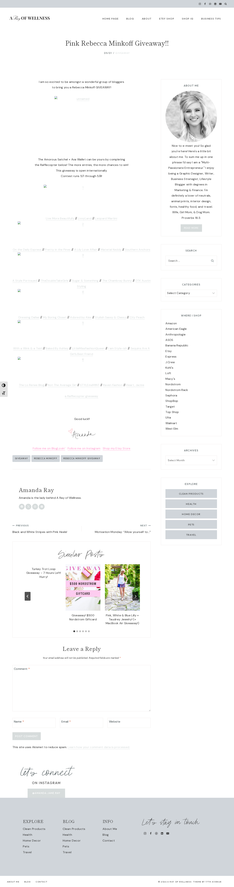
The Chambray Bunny (117, 281)
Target (170, 406)
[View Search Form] (225, 3)
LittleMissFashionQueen (88, 348)
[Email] (220, 3)
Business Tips (211, 18)
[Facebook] (205, 3)
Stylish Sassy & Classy (110, 317)
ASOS (169, 340)
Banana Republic (176, 345)
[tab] (74, 631)
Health (191, 503)
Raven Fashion (113, 385)
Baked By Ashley (57, 348)
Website (114, 721)
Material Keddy (111, 249)
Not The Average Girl (62, 385)
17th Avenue (213, 881)
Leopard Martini (106, 218)
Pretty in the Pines (58, 249)
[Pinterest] (210, 3)
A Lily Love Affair (85, 249)
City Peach (137, 317)
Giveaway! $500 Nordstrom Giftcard (83, 617)
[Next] (135, 596)
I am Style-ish (117, 348)
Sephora (171, 395)
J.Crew (170, 362)
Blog (106, 835)
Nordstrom (173, 384)
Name (19, 721)
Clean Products (191, 493)
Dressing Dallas (28, 317)
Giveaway (122, 52)
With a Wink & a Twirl (27, 348)
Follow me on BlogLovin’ (49, 448)
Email (66, 721)
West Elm (171, 429)
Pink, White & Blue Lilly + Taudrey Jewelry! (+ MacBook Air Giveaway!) (122, 619)
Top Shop (172, 412)
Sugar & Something (85, 281)
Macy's (170, 379)
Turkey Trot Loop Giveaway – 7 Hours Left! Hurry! (43, 573)
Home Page (110, 18)
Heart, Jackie (135, 385)
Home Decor (191, 514)
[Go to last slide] (28, 596)
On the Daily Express (27, 249)
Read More (191, 227)
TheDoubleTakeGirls (55, 281)
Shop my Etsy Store (117, 448)
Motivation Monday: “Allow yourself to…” (123, 529)
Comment (22, 669)
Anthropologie (175, 334)
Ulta (168, 417)
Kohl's (169, 368)
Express (170, 356)
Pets (191, 524)
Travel (191, 534)
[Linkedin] (215, 3)
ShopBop (171, 401)
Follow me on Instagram (84, 448)
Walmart (171, 423)
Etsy (168, 351)
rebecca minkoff (45, 458)
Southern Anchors (137, 249)
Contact (109, 840)
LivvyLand (85, 218)
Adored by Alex (80, 317)
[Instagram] (199, 3)
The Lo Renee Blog (31, 385)
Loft (168, 373)
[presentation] (82, 587)
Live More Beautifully (60, 218)
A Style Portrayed (24, 281)
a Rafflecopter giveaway (81, 396)
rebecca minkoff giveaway (81, 458)
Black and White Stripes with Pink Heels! (39, 529)
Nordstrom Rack (176, 390)
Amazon (171, 323)
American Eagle (176, 329)
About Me (110, 829)
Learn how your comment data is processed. (99, 747)
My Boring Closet (55, 317)
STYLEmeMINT (90, 385)
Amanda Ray (36, 490)
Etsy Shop (166, 18)
